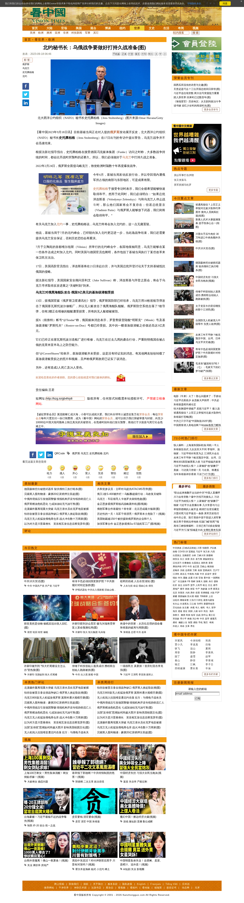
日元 (210, 585)
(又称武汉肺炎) (189, 548)
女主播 (185, 607)
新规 (90, 674)
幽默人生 (183, 622)
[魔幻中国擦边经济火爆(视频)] (142, 790)
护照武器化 (81, 589)
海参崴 (204, 589)
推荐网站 (49, 887)
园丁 (177, 656)
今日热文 (31, 548)
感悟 (195, 622)
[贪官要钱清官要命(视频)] (94, 790)
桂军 (193, 615)
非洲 (65, 32)
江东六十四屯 (196, 600)
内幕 (197, 574)
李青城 (209, 660)
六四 (212, 551)
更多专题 (213, 190)
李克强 (142, 674)
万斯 (195, 570)
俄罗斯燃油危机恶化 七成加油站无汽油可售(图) (52, 503)
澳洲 (49, 32)
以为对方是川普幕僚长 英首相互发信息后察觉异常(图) (57, 523)
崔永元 (183, 574)
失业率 (132, 781)
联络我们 (74, 884)
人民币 (199, 585)
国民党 (204, 563)
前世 (29, 632)
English (141, 884)
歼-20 (36, 825)
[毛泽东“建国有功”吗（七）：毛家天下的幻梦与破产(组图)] (184, 363)
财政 (187, 589)
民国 (188, 615)
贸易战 (192, 551)
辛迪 (208, 668)
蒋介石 (212, 615)
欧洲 (40, 32)
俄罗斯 (25, 64)
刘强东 (181, 592)
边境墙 (188, 570)
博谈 (108, 28)
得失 (151, 585)
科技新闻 (76, 32)
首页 (35, 28)
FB (188, 581)
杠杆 (175, 585)
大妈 (187, 592)
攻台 (42, 825)
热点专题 (180, 168)
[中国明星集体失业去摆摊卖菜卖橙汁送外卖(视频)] (142, 833)
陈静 (193, 652)
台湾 (210, 589)
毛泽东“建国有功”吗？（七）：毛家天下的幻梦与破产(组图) (208, 367)
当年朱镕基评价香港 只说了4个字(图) (194, 474)
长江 (182, 559)
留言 (137, 54)
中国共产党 (38, 585)
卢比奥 (213, 548)
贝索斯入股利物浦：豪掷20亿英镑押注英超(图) (51, 494)
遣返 (180, 611)
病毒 (175, 551)
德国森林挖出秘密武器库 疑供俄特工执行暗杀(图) (53, 489)
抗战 (198, 615)
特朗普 (206, 548)
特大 (150, 54)
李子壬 (209, 664)
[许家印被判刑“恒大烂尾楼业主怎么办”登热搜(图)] (46, 639)
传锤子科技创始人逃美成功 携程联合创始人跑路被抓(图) (208, 295)
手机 (200, 622)
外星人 (176, 626)
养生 (192, 626)
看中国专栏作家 (185, 634)
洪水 (192, 559)
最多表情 (209, 486)
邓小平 (183, 618)
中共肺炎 (177, 548)
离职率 (37, 865)
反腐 (190, 578)
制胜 (29, 825)
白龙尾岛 (184, 603)
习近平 (56, 585)
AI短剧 (126, 869)
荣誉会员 (144, 414)
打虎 (195, 578)
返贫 (125, 781)
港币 (215, 585)
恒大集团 (93, 632)
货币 (192, 585)
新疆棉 (209, 555)
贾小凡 (179, 644)
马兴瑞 (101, 632)
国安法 (176, 559)
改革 (144, 632)
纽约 (122, 28)
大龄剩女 (32, 781)
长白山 (176, 603)
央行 (211, 581)
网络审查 (184, 600)
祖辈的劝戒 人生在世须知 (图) (137, 581)
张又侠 (206, 551)
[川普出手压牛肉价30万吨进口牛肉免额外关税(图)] (184, 233)
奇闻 (181, 28)
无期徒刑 (39, 674)
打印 (144, 54)
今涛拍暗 (195, 640)
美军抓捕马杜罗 (182, 184)
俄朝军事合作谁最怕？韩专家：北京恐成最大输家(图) (128, 508)
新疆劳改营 (209, 603)
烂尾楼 (53, 674)
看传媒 (146, 887)
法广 (175, 581)
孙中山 (204, 615)
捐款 (85, 884)
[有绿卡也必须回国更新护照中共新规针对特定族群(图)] (94, 554)
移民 (203, 607)
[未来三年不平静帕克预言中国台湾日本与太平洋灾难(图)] (184, 334)
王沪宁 (216, 570)
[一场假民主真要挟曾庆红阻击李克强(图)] (142, 639)
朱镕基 (126, 632)
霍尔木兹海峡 (82, 869)
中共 (29, 585)
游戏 (125, 821)
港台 (93, 28)
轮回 (35, 632)
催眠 (45, 632)
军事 (87, 32)
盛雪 (193, 656)
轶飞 (177, 648)
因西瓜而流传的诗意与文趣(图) (191, 84)
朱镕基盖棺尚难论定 (185, 404)
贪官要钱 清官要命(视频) (86, 816)
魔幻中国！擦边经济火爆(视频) (138, 816)
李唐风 (209, 652)
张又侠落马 (180, 179)
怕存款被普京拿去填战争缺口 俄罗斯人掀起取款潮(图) (56, 513)
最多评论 (185, 486)
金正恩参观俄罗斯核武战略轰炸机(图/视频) (122, 503)
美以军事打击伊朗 (184, 175)
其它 (96, 32)
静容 (193, 660)
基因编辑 (182, 596)
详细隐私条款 (194, 3)
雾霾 (175, 596)
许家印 (78, 632)
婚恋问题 (43, 781)
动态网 (185, 887)
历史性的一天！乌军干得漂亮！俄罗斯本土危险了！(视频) (131, 513)
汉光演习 (177, 563)
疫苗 (187, 559)
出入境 (84, 674)
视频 (196, 28)
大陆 (49, 28)
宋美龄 (176, 618)
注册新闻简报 (184, 682)
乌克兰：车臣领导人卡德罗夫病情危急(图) (122, 499)
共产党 (48, 585)
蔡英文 (216, 589)
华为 (180, 578)
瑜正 (177, 664)
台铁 (194, 555)
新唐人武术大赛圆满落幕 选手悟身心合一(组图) (208, 223)
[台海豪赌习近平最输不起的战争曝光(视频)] (46, 790)
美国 (79, 28)
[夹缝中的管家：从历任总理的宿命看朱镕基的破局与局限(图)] (142, 596)
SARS (200, 603)
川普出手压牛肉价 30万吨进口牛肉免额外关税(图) (208, 237)
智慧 (190, 622)
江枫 (193, 664)
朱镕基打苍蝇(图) (183, 416)
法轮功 (176, 600)
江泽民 (134, 674)
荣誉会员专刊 (184, 78)
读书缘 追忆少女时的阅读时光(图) (192, 105)
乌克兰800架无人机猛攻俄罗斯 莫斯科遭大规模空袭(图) (56, 697)
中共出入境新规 (96, 589)
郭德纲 (79, 781)
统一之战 (50, 825)
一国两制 (215, 578)
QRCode (59, 453)
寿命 (182, 626)
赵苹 (208, 656)
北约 (24, 76)
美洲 (32, 32)
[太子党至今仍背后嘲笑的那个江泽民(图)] (184, 305)
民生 (206, 611)
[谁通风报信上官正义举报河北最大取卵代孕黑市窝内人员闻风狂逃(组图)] (184, 204)
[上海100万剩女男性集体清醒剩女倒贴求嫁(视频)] (46, 746)
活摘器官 (186, 555)
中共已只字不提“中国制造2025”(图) (193, 421)
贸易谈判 (207, 570)
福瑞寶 (158, 887)
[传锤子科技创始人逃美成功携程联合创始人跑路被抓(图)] (94, 639)
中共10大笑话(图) (34, 581)
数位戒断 (148, 821)
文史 (152, 28)
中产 (198, 589)
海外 (211, 611)
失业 (29, 865)
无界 (197, 887)
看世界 (40, 39)
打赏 (130, 54)
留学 (213, 607)
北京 (175, 592)
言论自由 (177, 607)
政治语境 (99, 781)
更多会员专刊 (211, 109)
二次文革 (88, 781)
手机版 (116, 54)
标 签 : (27, 59)
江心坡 (193, 603)
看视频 (121, 887)
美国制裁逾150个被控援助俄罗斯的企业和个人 (124, 518)
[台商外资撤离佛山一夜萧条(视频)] (46, 833)
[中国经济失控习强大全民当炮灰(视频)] (142, 746)
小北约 (100, 869)
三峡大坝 (201, 555)
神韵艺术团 (80, 887)
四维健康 (180, 668)
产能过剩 (142, 781)
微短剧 (132, 821)
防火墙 (190, 596)
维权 (197, 596)
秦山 (177, 660)
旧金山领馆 (110, 589)
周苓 (177, 652)
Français (155, 884)
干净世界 (64, 887)
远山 (193, 648)
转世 (40, 632)
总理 (133, 632)
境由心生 (143, 585)
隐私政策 (127, 884)
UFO (184, 566)
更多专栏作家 (211, 674)
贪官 (77, 821)
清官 (83, 821)
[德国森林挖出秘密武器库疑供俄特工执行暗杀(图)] (184, 262)
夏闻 (208, 648)
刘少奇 (196, 618)
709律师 (204, 596)
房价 (192, 592)
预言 (205, 622)
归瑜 (208, 644)
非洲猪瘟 (205, 592)
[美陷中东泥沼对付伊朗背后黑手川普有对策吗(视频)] (94, 833)
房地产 (45, 865)
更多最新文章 (211, 429)
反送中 (208, 574)
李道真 (194, 644)
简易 (208, 640)
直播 (139, 821)
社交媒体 (182, 581)
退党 (210, 563)
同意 (225, 3)
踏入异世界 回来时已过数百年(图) (192, 97)
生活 (166, 28)
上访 (210, 596)
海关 (175, 611)
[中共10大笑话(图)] (46, 554)
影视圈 (140, 869)
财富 (192, 589)
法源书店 (96, 887)
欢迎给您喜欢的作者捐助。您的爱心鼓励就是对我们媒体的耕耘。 (74, 377)
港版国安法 (208, 559)
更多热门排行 (211, 478)
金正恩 (196, 566)
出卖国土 (177, 555)
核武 (93, 869)
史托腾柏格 (28, 72)
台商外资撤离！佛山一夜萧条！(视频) (46, 860)
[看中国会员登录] (197, 43)
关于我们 (98, 884)
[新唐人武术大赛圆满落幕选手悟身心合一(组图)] (184, 219)
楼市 (182, 589)
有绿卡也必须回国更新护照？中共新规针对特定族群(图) (208, 353)
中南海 (190, 574)
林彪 (189, 618)
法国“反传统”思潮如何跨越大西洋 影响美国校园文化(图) (56, 727)
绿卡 (201, 611)
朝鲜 (193, 581)
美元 (180, 585)
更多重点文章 (211, 378)
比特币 (186, 585)
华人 (197, 607)
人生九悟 (128, 585)
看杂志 (109, 887)
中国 (96, 674)
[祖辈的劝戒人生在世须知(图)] (142, 554)
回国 (190, 611)
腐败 (185, 578)
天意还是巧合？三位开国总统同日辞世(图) (197, 89)
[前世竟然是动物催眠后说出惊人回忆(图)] (46, 596)
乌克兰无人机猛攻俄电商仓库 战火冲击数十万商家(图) (56, 518)
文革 (187, 626)
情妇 (175, 578)
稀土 (107, 869)
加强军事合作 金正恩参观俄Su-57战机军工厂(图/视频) (128, 523)
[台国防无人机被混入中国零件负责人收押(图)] (184, 320)
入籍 (195, 611)
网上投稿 (59, 884)
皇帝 (207, 618)
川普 (199, 548)
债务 (216, 581)
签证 (185, 611)
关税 (182, 570)
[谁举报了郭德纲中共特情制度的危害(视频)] (94, 746)
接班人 (149, 674)
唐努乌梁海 (208, 600)
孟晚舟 (176, 570)
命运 (135, 585)
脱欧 (205, 581)
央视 (192, 607)
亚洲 (57, 32)
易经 (175, 622)
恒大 (85, 632)
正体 (124, 54)
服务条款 (113, 884)
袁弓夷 (199, 559)
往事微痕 (186, 563)
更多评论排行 (211, 533)
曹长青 (194, 668)
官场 (64, 28)
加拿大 (199, 581)
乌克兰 (25, 68)
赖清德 (210, 566)
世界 (137, 28)
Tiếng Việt (171, 884)
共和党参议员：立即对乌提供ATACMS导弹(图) (124, 489)
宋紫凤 (179, 640)
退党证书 (171, 887)
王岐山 (203, 566)
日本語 (186, 884)
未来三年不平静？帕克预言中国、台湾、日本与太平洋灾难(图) (208, 338)
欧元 (205, 585)
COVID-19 (183, 551)
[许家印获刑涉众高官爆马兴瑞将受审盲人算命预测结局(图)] (94, 596)
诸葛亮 (213, 618)
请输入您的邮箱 (197, 689)
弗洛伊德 (177, 566)
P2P (217, 592)
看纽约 (134, 887)
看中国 (50, 15)
